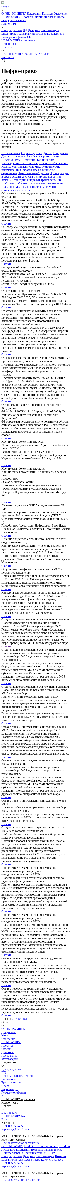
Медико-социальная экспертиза (21, 166)
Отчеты (38, 16)
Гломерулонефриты (13, 37)
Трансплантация (27, 33)
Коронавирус (55, 33)
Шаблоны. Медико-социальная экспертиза (29, 188)
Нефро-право (9, 43)
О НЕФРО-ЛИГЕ (12, 1146)
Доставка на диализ (13, 156)
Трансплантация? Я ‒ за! (39, 1152)
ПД (25, 30)
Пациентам (8, 23)
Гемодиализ (60, 153)
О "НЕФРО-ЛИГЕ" (13, 13)
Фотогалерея (18, 20)
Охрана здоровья (31, 153)
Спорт (42, 33)
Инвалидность (10, 159)
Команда (47, 13)
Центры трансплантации (43, 30)
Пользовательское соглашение (20, 1142)
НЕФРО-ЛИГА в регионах (18, 40)
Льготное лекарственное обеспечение (44, 163)
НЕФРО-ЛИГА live (30, 53)
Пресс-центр (9, 1055)
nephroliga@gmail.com (15, 1129)
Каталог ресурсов (52, 1159)
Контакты (7, 57)
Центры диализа (11, 30)
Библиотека (8, 33)
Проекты (27, 16)
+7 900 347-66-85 (12, 1126)
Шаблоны (7, 183)
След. (24, 1018)
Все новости (9, 53)
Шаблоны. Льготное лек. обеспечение (39, 183)
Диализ (47, 153)
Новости (6, 47)
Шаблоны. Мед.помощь (16, 186)
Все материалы (10, 153)
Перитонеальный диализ (33, 173)
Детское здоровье (12, 1152)
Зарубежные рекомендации (44, 156)
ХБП (30, 37)
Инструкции (28, 159)
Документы (34, 13)
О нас (5, 6)
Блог (46, 53)
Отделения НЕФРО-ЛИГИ (11, 1040)
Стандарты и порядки (26, 180)
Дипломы (50, 16)
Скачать (6, 223)
